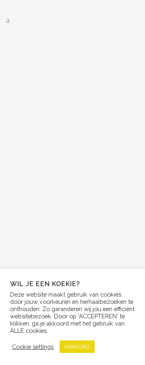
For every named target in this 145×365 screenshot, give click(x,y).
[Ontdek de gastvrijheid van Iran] (72, 80)
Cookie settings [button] (33, 346)
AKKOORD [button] (77, 347)
